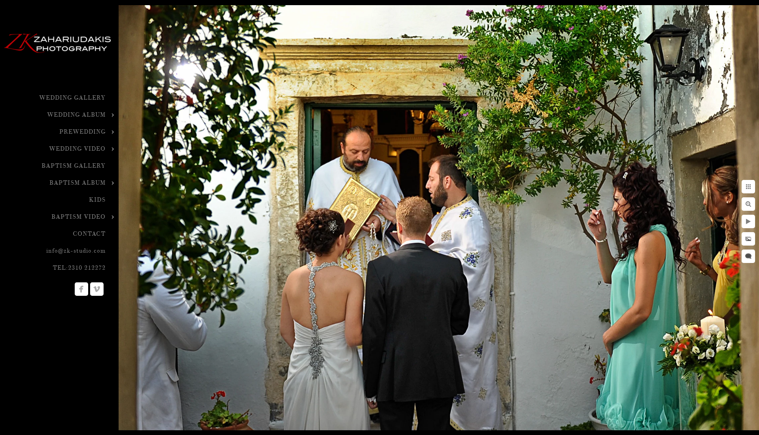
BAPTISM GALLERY (74, 166)
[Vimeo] (97, 289)
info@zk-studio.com (76, 251)
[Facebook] (81, 289)
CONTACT (89, 234)
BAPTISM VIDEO (78, 217)
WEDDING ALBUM (76, 115)
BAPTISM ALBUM (77, 183)
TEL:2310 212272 (79, 268)
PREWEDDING (82, 132)
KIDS (97, 200)
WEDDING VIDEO (77, 149)
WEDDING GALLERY (72, 98)
